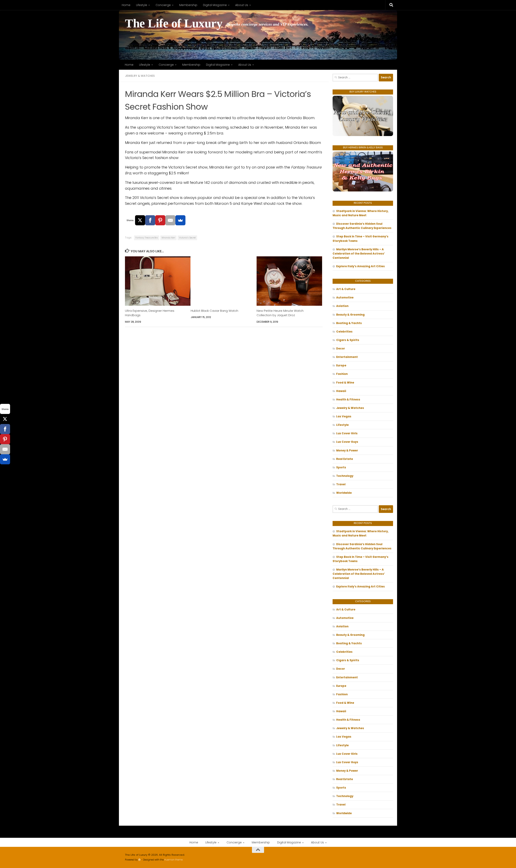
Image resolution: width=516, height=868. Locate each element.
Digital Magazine (215, 5)
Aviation (342, 306)
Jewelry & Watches (140, 76)
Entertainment (347, 357)
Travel (340, 484)
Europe (341, 365)
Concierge (163, 5)
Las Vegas (343, 416)
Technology (344, 476)
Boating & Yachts (349, 323)
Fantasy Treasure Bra (146, 237)
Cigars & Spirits (347, 340)
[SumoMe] (180, 220)
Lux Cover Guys (347, 442)
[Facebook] (150, 220)
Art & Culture (345, 289)
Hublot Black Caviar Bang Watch (214, 311)
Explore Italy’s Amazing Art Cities (360, 266)
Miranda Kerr (168, 237)
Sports (341, 467)
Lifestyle (141, 5)
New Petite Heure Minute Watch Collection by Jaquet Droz (280, 313)
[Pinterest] (160, 220)
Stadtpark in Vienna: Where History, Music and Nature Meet (361, 213)
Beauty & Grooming (350, 315)
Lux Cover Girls (347, 433)
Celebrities (344, 332)
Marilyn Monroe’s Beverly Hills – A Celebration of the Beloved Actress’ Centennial (359, 253)
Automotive (345, 297)
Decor (340, 348)
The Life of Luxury (173, 23)
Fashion (342, 374)
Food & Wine (345, 383)
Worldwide (344, 493)
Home (126, 5)
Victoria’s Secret (187, 237)
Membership (188, 5)
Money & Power (347, 450)
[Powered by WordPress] (139, 860)
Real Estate (344, 459)
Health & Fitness (348, 399)
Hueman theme (173, 859)
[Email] (170, 220)
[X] (140, 220)
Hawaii (341, 391)
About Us (241, 5)
